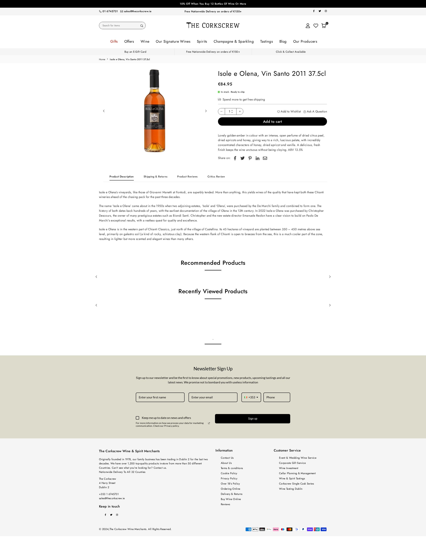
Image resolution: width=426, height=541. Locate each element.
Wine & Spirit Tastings (292, 477)
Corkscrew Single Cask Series (296, 483)
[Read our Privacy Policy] (209, 422)
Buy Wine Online (231, 498)
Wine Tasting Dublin (291, 488)
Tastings (255, 41)
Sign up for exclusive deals (213, 4)
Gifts (136, 41)
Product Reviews (187, 175)
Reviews (225, 503)
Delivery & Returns (231, 493)
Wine (159, 41)
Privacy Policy (229, 477)
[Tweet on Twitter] (242, 157)
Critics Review (216, 175)
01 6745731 (110, 11)
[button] (206, 110)
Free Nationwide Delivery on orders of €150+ (213, 11)
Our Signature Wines (182, 41)
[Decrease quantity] (221, 110)
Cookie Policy (229, 472)
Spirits (205, 41)
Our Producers (285, 41)
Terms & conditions (232, 467)
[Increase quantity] (239, 110)
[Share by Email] (265, 157)
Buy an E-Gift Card (135, 51)
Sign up (252, 417)
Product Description (121, 175)
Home (102, 58)
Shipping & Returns (155, 175)
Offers (148, 41)
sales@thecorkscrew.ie (138, 11)
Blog (268, 41)
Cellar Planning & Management (297, 472)
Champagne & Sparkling (230, 41)
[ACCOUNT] (308, 25)
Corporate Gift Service (292, 462)
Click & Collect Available (291, 51)
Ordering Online (230, 488)
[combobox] (251, 396)
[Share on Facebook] (235, 157)
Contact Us (227, 457)
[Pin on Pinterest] (250, 157)
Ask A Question (316, 110)
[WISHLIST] (316, 25)
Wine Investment (288, 467)
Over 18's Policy (230, 483)
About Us (226, 462)
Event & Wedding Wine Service (297, 457)
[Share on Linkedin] (257, 157)
